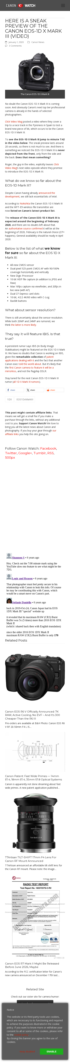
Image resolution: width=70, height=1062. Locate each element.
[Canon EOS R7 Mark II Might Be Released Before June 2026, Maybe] (35, 916)
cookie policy (21, 1034)
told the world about (30, 364)
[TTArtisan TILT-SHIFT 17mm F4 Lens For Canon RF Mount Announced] (35, 822)
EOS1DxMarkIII (24, 399)
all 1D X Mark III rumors (26, 381)
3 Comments (15, 45)
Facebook (48, 448)
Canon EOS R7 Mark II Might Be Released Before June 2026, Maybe (32, 965)
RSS (50, 453)
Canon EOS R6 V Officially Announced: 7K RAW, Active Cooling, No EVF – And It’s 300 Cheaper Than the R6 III (32, 715)
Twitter (11, 453)
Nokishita (25, 203)
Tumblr (39, 453)
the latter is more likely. (24, 324)
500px (10, 457)
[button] (63, 5)
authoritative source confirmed (26, 228)
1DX (9, 399)
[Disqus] (35, 506)
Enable (51, 1051)
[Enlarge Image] (35, 74)
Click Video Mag (13, 121)
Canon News (37, 42)
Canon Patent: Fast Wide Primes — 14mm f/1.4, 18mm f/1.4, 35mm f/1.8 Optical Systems (33, 777)
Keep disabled (27, 1051)
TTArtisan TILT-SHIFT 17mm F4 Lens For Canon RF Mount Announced (30, 859)
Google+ (25, 453)
